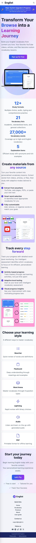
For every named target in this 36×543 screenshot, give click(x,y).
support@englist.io (18, 522)
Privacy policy (13, 536)
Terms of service (22, 536)
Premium (18, 510)
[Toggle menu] (2, 2)
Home (18, 505)
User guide (18, 514)
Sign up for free (18, 57)
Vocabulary (18, 507)
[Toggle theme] (33, 2)
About (18, 512)
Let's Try (18, 477)
